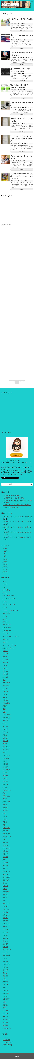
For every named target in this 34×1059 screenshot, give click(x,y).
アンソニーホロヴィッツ (10, 610)
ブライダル (6, 633)
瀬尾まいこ (6, 903)
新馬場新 (5, 810)
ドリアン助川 (7, 627)
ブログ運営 (22, 23)
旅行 (4, 813)
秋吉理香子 (6, 932)
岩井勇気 (5, 781)
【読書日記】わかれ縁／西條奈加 (13, 498)
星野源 (5, 822)
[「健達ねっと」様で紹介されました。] (5, 22)
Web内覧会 (6, 590)
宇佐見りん (6, 746)
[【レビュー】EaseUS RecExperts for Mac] (5, 38)
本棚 (26, 180)
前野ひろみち (7, 717)
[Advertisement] (15, 209)
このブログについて (9, 598)
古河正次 (5, 732)
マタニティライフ (8, 648)
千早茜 (5, 723)
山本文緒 (5, 772)
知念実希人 (6, 920)
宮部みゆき (6, 749)
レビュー (24, 40)
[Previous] (13, 382)
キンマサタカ (7, 625)
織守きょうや (7, 949)
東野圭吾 (5, 854)
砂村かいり (6, 923)
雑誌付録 (5, 1005)
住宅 (4, 709)
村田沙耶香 (6, 848)
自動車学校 (6, 955)
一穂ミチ (5, 654)
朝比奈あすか (7, 836)
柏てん (5, 860)
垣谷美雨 (5, 741)
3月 (5, 553)
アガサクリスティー (9, 604)
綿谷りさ (5, 947)
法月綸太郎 (6, 891)
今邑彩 (5, 694)
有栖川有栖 (6, 828)
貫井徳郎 (5, 976)
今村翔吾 (5, 691)
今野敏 (5, 697)
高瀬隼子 (5, 1022)
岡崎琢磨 (5, 775)
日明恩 (5, 819)
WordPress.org (7, 1045)
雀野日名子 (6, 999)
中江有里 (5, 674)
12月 (5, 551)
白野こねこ (6, 915)
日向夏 (5, 816)
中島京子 (5, 671)
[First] (10, 382)
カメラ (5, 619)
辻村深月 (5, 981)
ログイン (5, 1037)
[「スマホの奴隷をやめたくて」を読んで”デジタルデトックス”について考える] (5, 177)
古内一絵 (5, 729)
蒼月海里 (5, 961)
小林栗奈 (5, 764)
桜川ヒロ (5, 868)
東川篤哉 (5, 851)
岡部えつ (5, 778)
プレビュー (6, 642)
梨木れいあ (6, 871)
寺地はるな (6, 758)
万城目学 (5, 659)
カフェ (5, 616)
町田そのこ (6, 909)
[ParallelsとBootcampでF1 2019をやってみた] (5, 55)
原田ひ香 (5, 726)
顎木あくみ (6, 1019)
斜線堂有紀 (6, 802)
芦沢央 (5, 958)
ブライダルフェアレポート (11, 636)
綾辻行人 (5, 944)
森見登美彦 (6, 877)
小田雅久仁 (6, 770)
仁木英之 (5, 688)
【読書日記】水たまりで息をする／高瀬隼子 (17, 505)
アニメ (5, 607)
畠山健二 (5, 912)
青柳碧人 (5, 1016)
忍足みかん (6, 796)
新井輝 (5, 804)
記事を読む (22, 30)
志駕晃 (5, 799)
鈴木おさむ (6, 993)
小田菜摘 (5, 767)
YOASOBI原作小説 (9, 595)
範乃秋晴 (5, 938)
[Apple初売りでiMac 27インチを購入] (5, 105)
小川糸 (5, 761)
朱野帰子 (5, 842)
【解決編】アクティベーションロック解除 (16, 516)
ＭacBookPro (29, 57)
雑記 (4, 1002)
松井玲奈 (5, 857)
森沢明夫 (5, 874)
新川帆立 (5, 807)
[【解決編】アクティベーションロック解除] (5, 121)
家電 (4, 752)
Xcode (5, 593)
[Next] (20, 382)
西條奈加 (5, 967)
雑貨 (4, 1008)
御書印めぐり (7, 790)
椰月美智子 (6, 880)
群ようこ (5, 952)
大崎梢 (5, 743)
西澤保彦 (5, 970)
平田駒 (5, 787)
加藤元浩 (5, 720)
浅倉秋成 (5, 894)
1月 (5, 556)
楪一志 (5, 883)
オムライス (6, 613)
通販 (4, 987)
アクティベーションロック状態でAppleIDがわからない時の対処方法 (21, 138)
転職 (4, 979)
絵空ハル (5, 941)
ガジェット (26, 123)
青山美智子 (6, 1010)
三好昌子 (5, 662)
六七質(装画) (7, 714)
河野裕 (5, 889)
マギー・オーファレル (10, 645)
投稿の (6, 1040)
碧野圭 (5, 926)
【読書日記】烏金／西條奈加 (12, 495)
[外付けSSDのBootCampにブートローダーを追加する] (5, 72)
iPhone (21, 123)
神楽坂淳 (5, 929)
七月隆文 (5, 656)
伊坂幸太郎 (6, 703)
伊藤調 (5, 706)
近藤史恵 (5, 984)
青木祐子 (5, 1013)
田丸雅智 (5, 906)
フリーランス (7, 630)
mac (21, 40)
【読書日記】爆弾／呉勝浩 (11, 507)
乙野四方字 (6, 683)
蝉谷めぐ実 (6, 964)
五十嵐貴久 (6, 685)
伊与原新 (5, 700)
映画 (4, 825)
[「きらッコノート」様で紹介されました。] (5, 159)
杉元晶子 (5, 845)
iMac (21, 57)
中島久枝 (5, 668)
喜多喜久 (5, 738)
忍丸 (4, 793)
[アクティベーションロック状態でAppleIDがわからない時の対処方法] (5, 139)
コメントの (8, 1042)
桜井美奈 (5, 865)
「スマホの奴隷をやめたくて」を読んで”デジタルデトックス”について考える (21, 176)
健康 (4, 712)
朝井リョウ (6, 833)
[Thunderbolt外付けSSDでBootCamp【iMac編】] (5, 88)
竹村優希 (5, 935)
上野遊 (5, 665)
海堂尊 (5, 897)
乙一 (4, 680)
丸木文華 (5, 677)
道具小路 (5, 990)
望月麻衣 (5, 831)
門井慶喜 (5, 996)
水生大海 (5, 886)
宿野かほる (6, 755)
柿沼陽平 (5, 862)
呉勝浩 (5, 735)
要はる (5, 973)
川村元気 (5, 784)
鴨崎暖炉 (5, 1025)
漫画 (4, 900)
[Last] (23, 382)
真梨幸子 (5, 918)
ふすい (5, 601)
